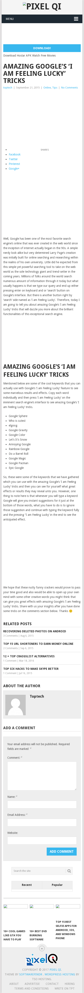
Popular (57, 884)
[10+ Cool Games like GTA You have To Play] (15, 915)
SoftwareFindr (31, 974)
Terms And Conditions (31, 988)
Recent (27, 884)
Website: (12, 832)
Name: (12, 797)
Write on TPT (65, 988)
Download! (42, 48)
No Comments (69, 87)
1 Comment (10, 660)
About (14, 983)
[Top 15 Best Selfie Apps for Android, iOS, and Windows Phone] (68, 911)
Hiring (70, 983)
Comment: (14, 757)
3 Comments (10, 635)
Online (47, 87)
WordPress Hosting (60, 974)
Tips (54, 87)
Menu (10, 18)
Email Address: (17, 815)
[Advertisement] (43, 33)
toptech (7, 87)
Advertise (32, 983)
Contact (52, 983)
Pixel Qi (55, 969)
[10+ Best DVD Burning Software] (42, 915)
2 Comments (10, 648)
